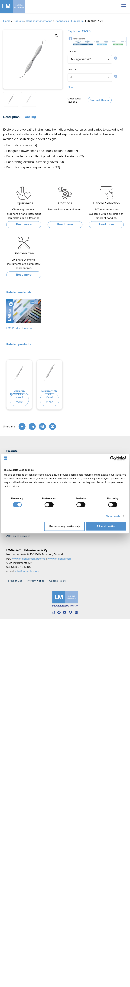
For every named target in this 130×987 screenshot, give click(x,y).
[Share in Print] (42, 426)
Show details (113, 516)
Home (6, 21)
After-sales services (18, 536)
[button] (56, 36)
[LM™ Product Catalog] (23, 311)
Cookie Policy (57, 580)
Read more (24, 224)
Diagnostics (62, 21)
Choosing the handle (115, 59)
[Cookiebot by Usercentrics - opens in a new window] (112, 458)
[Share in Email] (52, 426)
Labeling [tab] (30, 117)
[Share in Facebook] (22, 426)
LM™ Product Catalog (19, 328)
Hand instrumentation (39, 21)
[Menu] (123, 6)
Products (18, 21)
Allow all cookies (106, 526)
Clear (71, 87)
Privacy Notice (36, 580)
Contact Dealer (99, 100)
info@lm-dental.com (27, 571)
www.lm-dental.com (60, 558)
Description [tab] (11, 117)
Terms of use (14, 580)
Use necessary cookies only (64, 526)
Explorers (77, 21)
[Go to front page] (17, 6)
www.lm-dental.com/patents (28, 558)
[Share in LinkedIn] (32, 426)
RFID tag (115, 77)
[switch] (49, 504)
